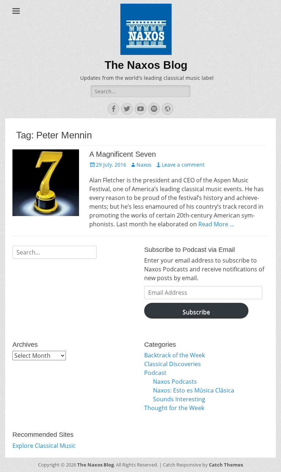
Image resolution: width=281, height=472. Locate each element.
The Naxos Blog (146, 65)
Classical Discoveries (172, 364)
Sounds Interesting (179, 399)
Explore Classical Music (44, 446)
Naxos (143, 164)
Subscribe (196, 312)
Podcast (155, 373)
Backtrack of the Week (174, 355)
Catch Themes (226, 464)
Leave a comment (183, 164)
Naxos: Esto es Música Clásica (193, 390)
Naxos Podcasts (175, 382)
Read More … (216, 224)
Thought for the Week (174, 408)
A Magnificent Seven (122, 154)
